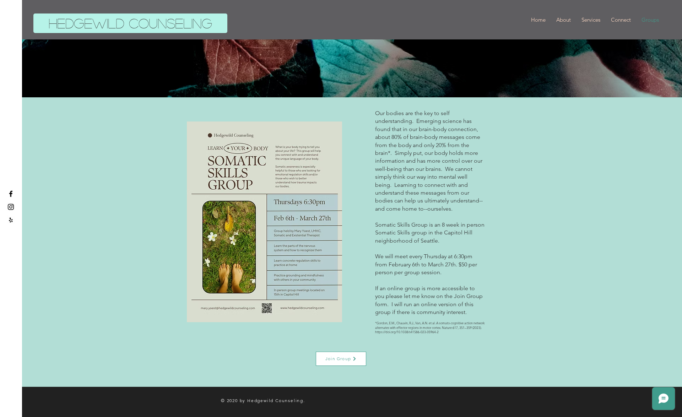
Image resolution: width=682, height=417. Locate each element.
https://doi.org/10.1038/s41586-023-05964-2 (407, 332)
